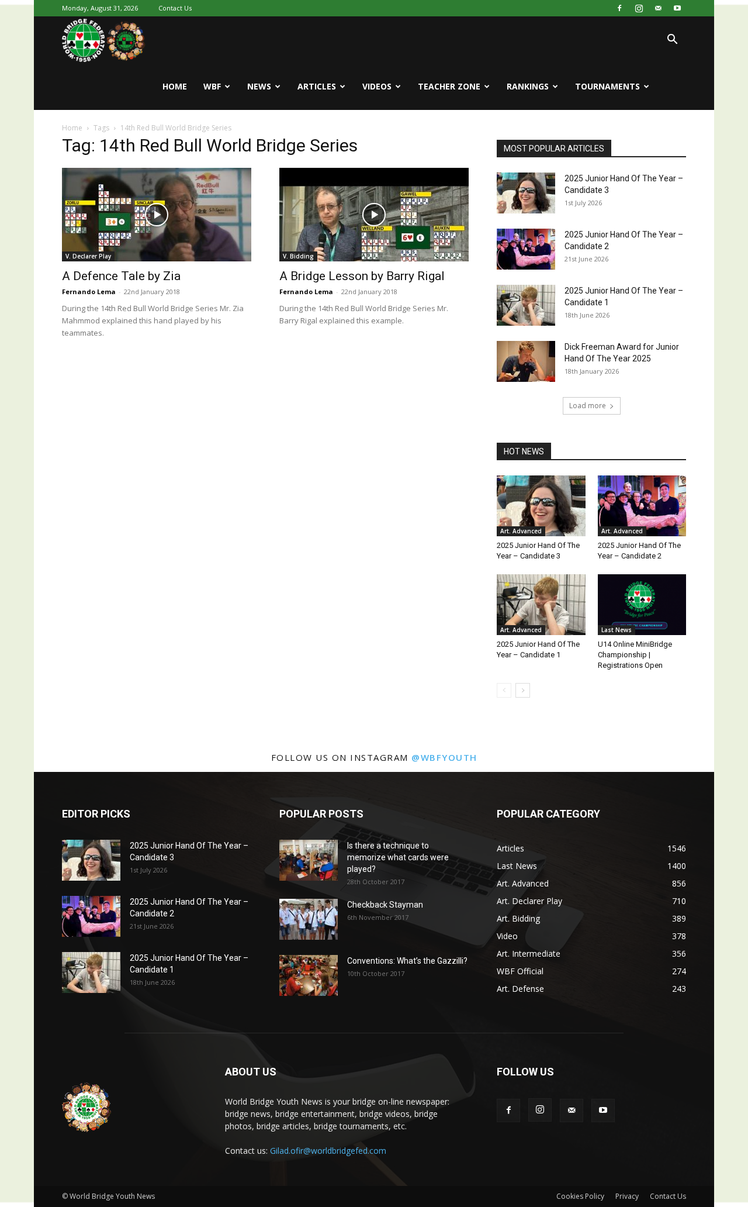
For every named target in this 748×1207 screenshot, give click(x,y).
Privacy (627, 1196)
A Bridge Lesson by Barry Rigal (362, 276)
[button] (672, 40)
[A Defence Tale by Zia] (156, 214)
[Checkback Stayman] (308, 919)
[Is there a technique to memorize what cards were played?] (308, 860)
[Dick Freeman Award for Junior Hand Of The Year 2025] (526, 361)
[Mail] (658, 8)
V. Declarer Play (88, 256)
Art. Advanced (521, 531)
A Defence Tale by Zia (121, 276)
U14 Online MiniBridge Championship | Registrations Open (635, 655)
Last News (616, 630)
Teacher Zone (449, 86)
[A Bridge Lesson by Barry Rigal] (374, 214)
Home (174, 86)
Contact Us (175, 8)
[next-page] (522, 690)
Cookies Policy (580, 1196)
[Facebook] (619, 8)
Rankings (528, 86)
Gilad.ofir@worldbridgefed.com (328, 1150)
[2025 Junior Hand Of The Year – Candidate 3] (526, 193)
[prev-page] (504, 690)
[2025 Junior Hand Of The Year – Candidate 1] (526, 305)
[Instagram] (638, 8)
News (259, 86)
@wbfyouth (444, 757)
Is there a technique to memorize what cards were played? (398, 857)
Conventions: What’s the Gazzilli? (407, 960)
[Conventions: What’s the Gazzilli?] (308, 975)
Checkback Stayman (385, 904)
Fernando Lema (89, 291)
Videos (377, 86)
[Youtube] (677, 8)
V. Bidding (298, 256)
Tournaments (607, 86)
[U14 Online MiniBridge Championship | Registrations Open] (642, 604)
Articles (316, 86)
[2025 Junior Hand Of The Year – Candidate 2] (526, 249)
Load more (587, 406)
